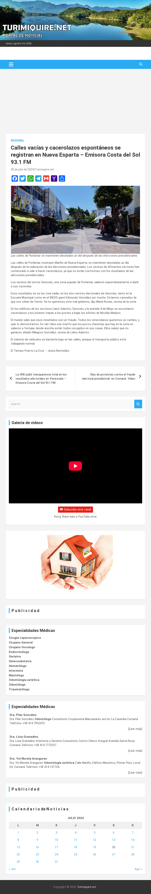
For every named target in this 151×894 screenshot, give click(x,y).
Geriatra (15, 656)
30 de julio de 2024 (22, 169)
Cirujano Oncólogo (22, 647)
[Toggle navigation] (11, 64)
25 (75, 854)
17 (56, 847)
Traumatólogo (19, 689)
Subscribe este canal (77, 509)
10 (56, 840)
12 (94, 840)
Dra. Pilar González (23, 715)
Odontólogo (17, 684)
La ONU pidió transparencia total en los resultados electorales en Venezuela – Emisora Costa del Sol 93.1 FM (41, 379)
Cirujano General (21, 642)
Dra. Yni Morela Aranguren (28, 758)
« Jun (12, 869)
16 (37, 847)
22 (18, 854)
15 (18, 847)
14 (132, 840)
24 (56, 854)
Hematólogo (18, 666)
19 (94, 847)
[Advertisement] (75, 98)
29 (18, 861)
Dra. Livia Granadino (24, 737)
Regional (17, 140)
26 (94, 854)
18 (75, 847)
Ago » (138, 869)
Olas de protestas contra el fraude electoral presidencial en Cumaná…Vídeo (108, 376)
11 (75, 840)
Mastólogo (16, 675)
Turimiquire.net (44, 169)
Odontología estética (24, 680)
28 (132, 854)
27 (113, 854)
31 (56, 861)
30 (37, 861)
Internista (16, 670)
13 (113, 840)
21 (132, 847)
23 (37, 854)
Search (138, 404)
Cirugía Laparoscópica (25, 638)
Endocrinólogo (19, 652)
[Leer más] (135, 729)
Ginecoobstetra (20, 661)
